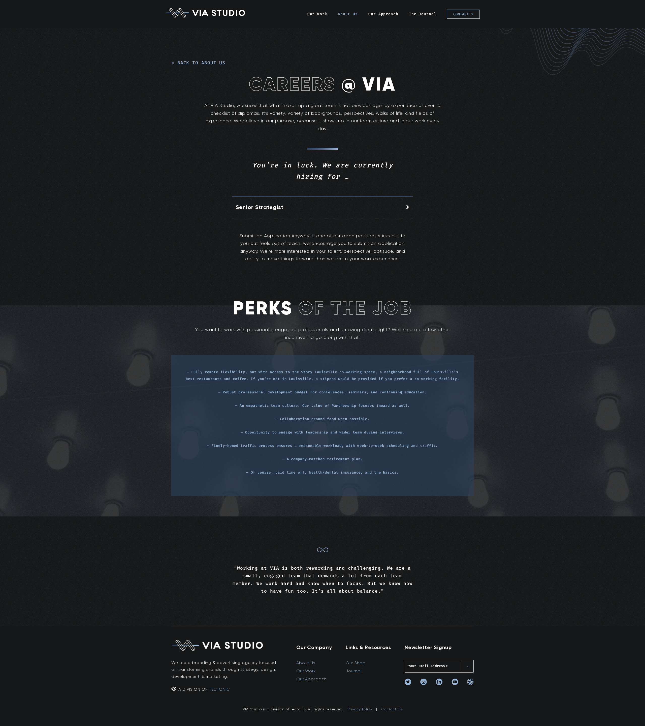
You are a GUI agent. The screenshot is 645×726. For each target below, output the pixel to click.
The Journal (422, 14)
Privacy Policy (359, 709)
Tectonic (219, 689)
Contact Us (391, 709)
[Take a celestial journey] (322, 551)
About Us (348, 14)
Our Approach (383, 14)
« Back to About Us (198, 63)
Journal (354, 671)
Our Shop (356, 662)
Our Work (317, 14)
